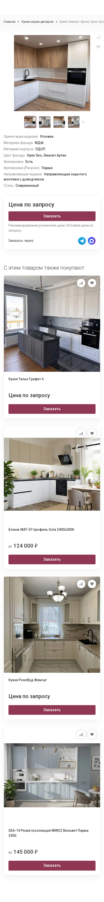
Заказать (52, 216)
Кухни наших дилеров (37, 21)
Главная (9, 21)
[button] (83, 122)
